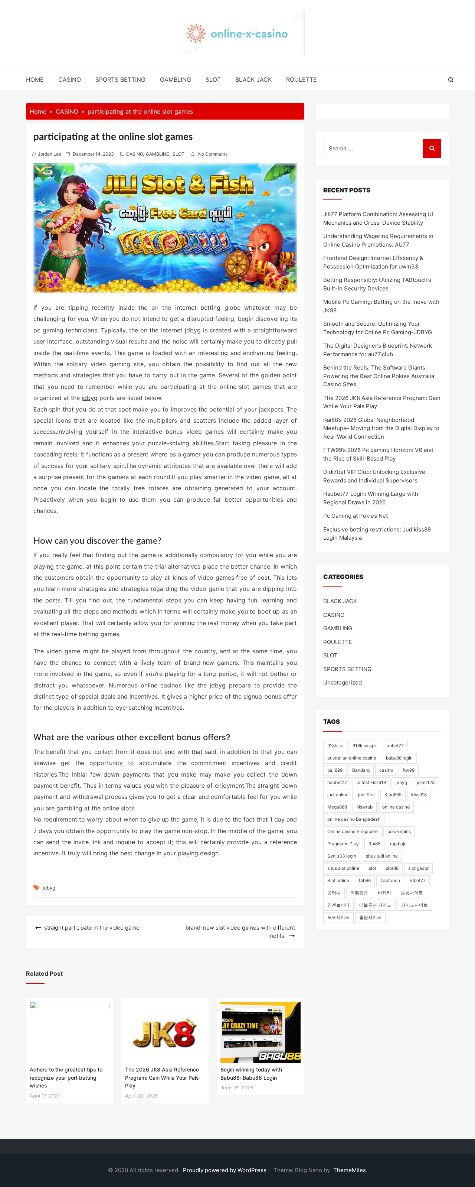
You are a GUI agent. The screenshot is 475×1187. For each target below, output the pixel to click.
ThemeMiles (349, 1170)
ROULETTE (301, 79)
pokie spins (399, 831)
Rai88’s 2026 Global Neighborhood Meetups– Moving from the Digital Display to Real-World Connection (381, 428)
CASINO (69, 79)
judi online (337, 794)
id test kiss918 (371, 782)
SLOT (213, 79)
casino (386, 770)
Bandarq (361, 770)
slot (372, 868)
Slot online (338, 880)
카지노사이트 (414, 905)
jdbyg (90, 397)
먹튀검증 (359, 892)
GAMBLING (175, 79)
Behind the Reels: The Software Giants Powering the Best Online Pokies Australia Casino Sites (378, 376)
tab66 (365, 880)
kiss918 (419, 794)
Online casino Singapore (352, 831)
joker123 (426, 782)
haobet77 (337, 782)
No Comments (212, 154)
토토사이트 (338, 917)
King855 (393, 794)
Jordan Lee (49, 154)
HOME (35, 79)
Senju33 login (341, 856)
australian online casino (351, 758)
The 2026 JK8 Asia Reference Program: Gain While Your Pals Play (162, 1077)
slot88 (392, 868)
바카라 (384, 892)
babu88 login (399, 758)
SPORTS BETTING (120, 79)
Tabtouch (390, 880)
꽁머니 (334, 892)
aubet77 (395, 745)
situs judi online (382, 856)
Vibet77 (418, 880)
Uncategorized (342, 682)
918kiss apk (365, 745)
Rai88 (374, 843)
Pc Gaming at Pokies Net (355, 515)
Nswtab (365, 807)
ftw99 (409, 770)
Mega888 (337, 807)
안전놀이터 (338, 905)
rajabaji (397, 843)
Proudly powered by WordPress (225, 1170)
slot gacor (418, 868)
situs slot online (343, 868)
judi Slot (366, 794)
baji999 (335, 770)
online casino (396, 807)
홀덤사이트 (370, 917)
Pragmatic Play (343, 843)
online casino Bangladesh (353, 819)
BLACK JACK (253, 79)
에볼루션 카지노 (375, 905)
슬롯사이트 (412, 892)
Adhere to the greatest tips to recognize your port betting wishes (66, 1077)
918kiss (335, 745)
